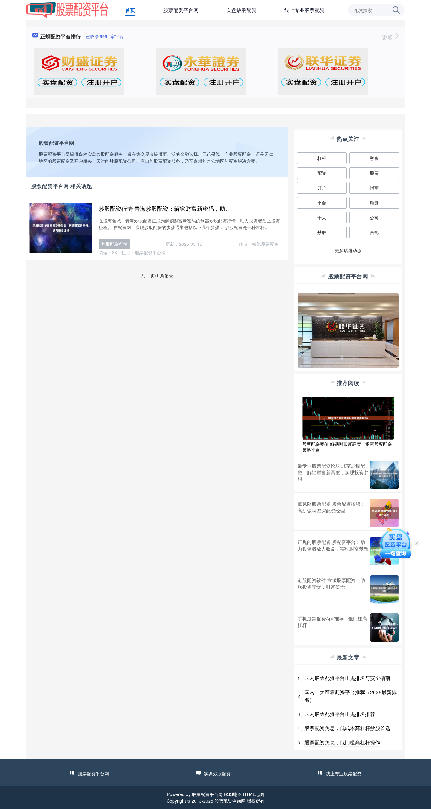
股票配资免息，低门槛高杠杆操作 (342, 742)
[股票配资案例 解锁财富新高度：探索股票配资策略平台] (348, 417)
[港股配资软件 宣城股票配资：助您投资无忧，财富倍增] (384, 589)
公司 (374, 217)
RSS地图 (233, 794)
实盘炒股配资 (241, 10)
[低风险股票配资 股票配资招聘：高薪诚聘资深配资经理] (384, 513)
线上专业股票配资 (304, 10)
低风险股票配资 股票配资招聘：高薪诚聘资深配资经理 (331, 507)
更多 (388, 37)
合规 (374, 232)
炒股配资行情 (114, 244)
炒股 (321, 232)
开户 (321, 188)
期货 (374, 202)
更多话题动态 (348, 250)
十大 (321, 217)
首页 (130, 10)
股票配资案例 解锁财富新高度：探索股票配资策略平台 (347, 447)
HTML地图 (253, 794)
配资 (321, 173)
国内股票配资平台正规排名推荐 (339, 713)
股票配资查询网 (230, 801)
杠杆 (321, 158)
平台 (321, 202)
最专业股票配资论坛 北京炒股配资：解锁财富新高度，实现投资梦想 (333, 472)
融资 (374, 158)
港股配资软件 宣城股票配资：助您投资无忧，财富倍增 (331, 583)
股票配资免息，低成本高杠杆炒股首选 (347, 728)
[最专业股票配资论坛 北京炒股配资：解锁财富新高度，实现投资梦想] (384, 475)
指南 (374, 188)
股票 (374, 173)
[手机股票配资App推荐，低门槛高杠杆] (384, 627)
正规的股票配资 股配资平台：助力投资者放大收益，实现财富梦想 (333, 545)
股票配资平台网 (180, 10)
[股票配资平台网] (67, 9)
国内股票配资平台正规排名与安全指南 (347, 678)
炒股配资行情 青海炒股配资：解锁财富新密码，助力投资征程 (176, 208)
